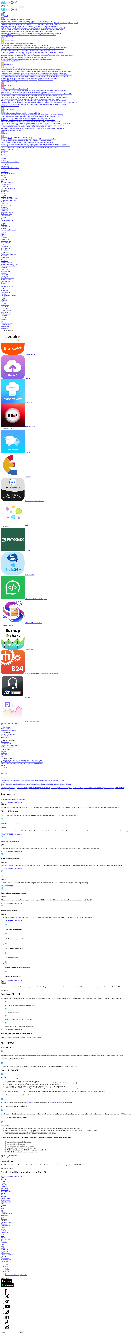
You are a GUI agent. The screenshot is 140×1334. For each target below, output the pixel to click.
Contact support (5, 1200)
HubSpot (3, 1237)
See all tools (4, 151)
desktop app (29, 1102)
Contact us (4, 1186)
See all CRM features (7, 36)
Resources (4, 1219)
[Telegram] (7, 1303)
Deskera (3, 1241)
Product (3, 1181)
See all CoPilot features (8, 149)
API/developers (5, 1253)
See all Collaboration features (9, 81)
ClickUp (3, 1231)
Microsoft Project (6, 1239)
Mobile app (4, 1249)
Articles (3, 1210)
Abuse (6, 1273)
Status (2, 1203)
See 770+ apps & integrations (9, 723)
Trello (2, 1236)
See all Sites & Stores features (10, 106)
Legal (6, 1264)
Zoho (2, 1234)
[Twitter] (7, 1298)
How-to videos (5, 1198)
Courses (3, 1205)
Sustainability (5, 1190)
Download (4, 1224)
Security (7, 1271)
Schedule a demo (6, 1202)
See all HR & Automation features (11, 130)
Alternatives (4, 1215)
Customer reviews (6, 1213)
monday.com (4, 1232)
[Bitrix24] (9, 3)
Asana (3, 1229)
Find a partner (5, 1258)
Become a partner (6, 1260)
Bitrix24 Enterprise (6, 1191)
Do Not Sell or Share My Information (16, 1275)
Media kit (3, 1185)
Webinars (3, 1196)
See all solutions (5, 326)
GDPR (7, 1270)
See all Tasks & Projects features (10, 61)
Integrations (4, 328)
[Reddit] (7, 1329)
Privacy (7, 1268)
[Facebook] (6, 1293)
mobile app (55, 1102)
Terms (6, 1266)
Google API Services (7, 1254)
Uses (2, 1217)
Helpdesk (3, 1195)
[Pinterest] (6, 1324)
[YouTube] (7, 1308)
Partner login (4, 1261)
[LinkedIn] (7, 1318)
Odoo (2, 1244)
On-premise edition (6, 1222)
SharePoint (4, 1242)
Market (3, 1248)
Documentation (5, 1225)
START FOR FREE (7, 802)
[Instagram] (7, 1313)
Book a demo (18, 802)
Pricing (3, 152)
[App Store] (6, 1282)
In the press (4, 1188)
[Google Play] (7, 1286)
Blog (2, 1208)
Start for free (4, 5)
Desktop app (4, 1251)
